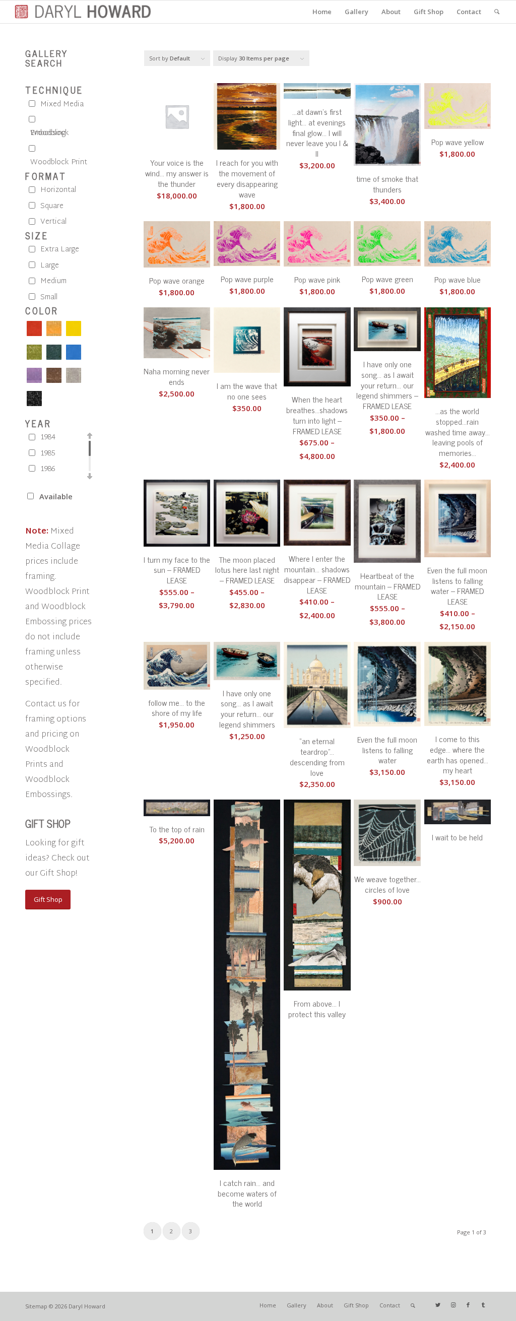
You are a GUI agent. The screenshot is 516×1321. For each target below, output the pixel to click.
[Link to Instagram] (453, 1304)
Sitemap (36, 1306)
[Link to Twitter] (437, 1304)
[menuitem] (322, 12)
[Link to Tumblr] (483, 1304)
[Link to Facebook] (468, 1304)
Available (56, 496)
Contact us (46, 704)
